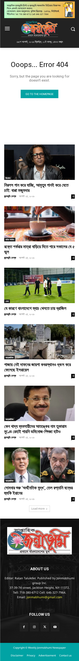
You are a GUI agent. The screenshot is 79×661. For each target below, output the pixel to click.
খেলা (7, 301)
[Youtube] (55, 627)
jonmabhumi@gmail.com (44, 597)
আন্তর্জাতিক (9, 357)
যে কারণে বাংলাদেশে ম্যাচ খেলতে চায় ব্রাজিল (35, 308)
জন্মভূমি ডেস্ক (10, 196)
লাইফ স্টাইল (9, 239)
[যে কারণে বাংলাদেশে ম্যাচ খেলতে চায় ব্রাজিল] (39, 285)
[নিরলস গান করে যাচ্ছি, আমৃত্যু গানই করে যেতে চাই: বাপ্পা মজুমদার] (39, 162)
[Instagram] (34, 627)
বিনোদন (7, 178)
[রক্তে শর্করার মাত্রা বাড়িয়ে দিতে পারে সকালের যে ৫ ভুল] (39, 224)
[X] (45, 627)
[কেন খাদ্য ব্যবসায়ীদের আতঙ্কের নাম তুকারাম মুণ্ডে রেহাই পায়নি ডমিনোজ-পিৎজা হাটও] (39, 403)
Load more (38, 508)
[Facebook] (24, 627)
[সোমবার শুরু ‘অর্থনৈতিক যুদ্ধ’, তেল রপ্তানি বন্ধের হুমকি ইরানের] (39, 465)
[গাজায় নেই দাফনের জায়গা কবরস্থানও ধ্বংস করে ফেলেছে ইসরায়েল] (39, 342)
